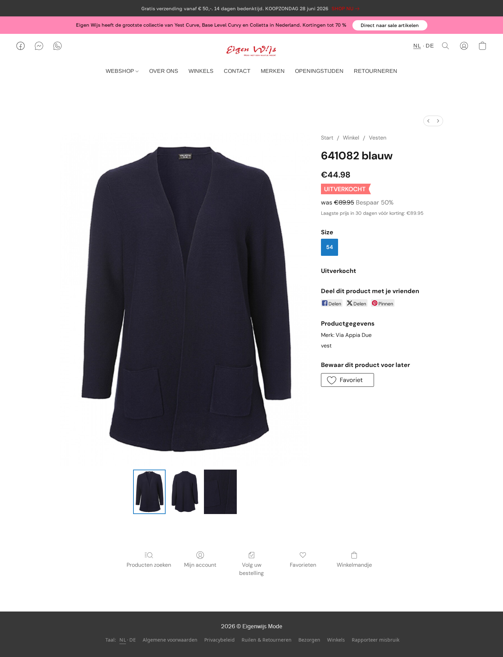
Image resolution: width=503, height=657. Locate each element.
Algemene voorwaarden (170, 639)
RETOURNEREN (375, 71)
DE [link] (132, 639)
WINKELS (201, 71)
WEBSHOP (121, 71)
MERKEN (273, 71)
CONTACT (237, 71)
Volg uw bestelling (251, 569)
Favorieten (303, 564)
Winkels (336, 639)
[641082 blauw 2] (220, 492)
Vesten (377, 137)
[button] (389, 25)
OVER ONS (163, 71)
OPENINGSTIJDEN (319, 71)
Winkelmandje (354, 564)
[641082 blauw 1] (184, 492)
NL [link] (122, 639)
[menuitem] (428, 121)
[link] (347, 8)
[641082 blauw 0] (149, 492)
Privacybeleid (219, 639)
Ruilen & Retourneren (267, 639)
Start (327, 137)
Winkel (351, 137)
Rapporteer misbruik (375, 639)
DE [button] (430, 46)
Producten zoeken (149, 564)
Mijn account (200, 564)
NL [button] (417, 46)
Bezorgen (309, 639)
